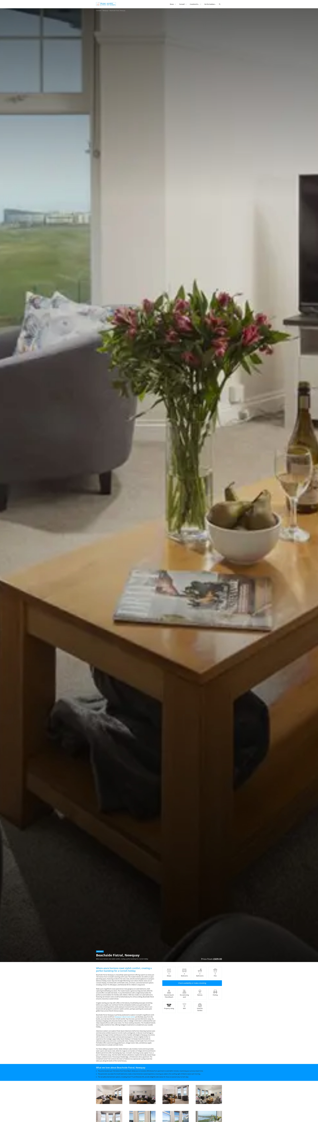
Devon (172, 4)
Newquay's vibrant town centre (125, 1017)
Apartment (100, 951)
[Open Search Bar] (219, 4)
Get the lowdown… (210, 4)
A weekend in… (194, 4)
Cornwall (182, 4)
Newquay (105, 10)
